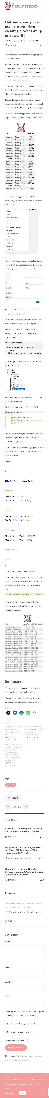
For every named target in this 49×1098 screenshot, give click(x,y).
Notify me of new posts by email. (20, 1032)
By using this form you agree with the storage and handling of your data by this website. (25, 1014)
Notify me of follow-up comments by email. (24, 1024)
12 (43, 858)
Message (8, 941)
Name (7, 967)
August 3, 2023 (33, 41)
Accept (22, 1093)
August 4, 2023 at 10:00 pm (20, 907)
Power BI (12, 45)
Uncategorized (24, 858)
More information (10, 1093)
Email (7, 982)
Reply (10, 921)
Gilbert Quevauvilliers (16, 41)
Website (8, 997)
